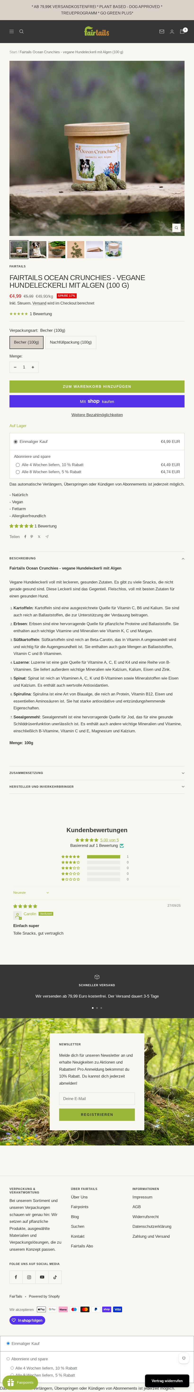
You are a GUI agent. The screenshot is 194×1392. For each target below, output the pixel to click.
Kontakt (77, 1236)
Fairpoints (79, 1207)
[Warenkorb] (182, 31)
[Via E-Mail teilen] (46, 536)
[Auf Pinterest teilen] (32, 536)
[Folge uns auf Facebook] (15, 1277)
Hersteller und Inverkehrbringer (41, 786)
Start (13, 52)
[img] (25, 906)
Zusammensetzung (26, 773)
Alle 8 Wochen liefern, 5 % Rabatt (44, 1375)
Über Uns (79, 1197)
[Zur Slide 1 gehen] (92, 1008)
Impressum (142, 1197)
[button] (22, 526)
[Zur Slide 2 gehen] (97, 1008)
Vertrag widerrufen (167, 1381)
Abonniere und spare (29, 1359)
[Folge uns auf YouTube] (41, 1277)
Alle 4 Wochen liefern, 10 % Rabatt (45, 1368)
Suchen (77, 1226)
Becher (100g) (26, 342)
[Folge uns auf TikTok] (55, 1277)
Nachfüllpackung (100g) (71, 342)
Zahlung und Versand (151, 1236)
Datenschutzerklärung (151, 1226)
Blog (75, 1217)
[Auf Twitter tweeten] (39, 536)
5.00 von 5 (109, 840)
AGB (136, 1207)
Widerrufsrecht (145, 1217)
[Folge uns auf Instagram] (28, 1277)
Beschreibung (22, 558)
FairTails (17, 266)
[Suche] (21, 31)
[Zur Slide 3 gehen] (101, 1008)
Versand (39, 303)
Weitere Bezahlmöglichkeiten (97, 415)
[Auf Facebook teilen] (25, 536)
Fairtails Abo (82, 1246)
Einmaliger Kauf (25, 1343)
